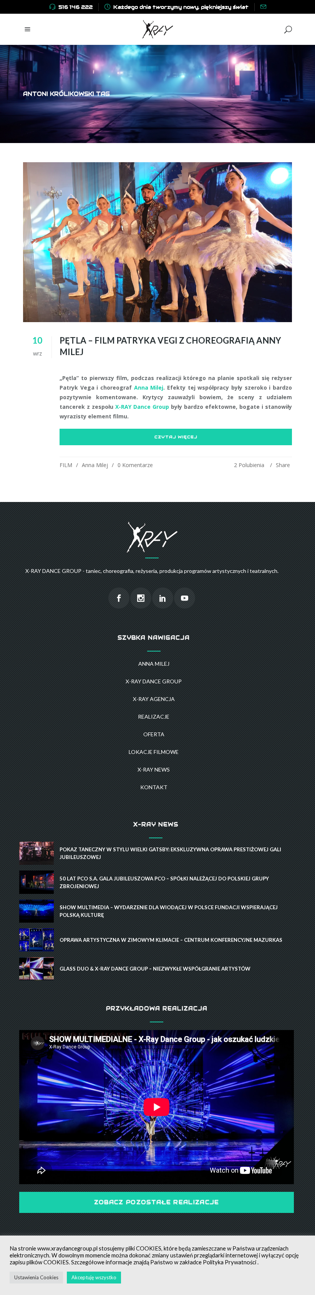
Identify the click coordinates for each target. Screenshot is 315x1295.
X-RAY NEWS (154, 769)
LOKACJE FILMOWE (154, 752)
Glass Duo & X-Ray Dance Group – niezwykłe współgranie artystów (155, 969)
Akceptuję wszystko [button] (93, 1277)
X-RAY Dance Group (142, 406)
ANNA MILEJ (153, 663)
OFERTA (153, 734)
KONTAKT (153, 787)
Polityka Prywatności (229, 1262)
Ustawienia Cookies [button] (36, 1277)
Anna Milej (149, 387)
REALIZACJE (153, 716)
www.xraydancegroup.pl (67, 1248)
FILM (66, 465)
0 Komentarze (135, 465)
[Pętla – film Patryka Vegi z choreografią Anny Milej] (157, 242)
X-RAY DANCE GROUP (154, 681)
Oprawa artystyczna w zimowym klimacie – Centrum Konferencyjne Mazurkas (171, 940)
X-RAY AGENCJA (154, 699)
